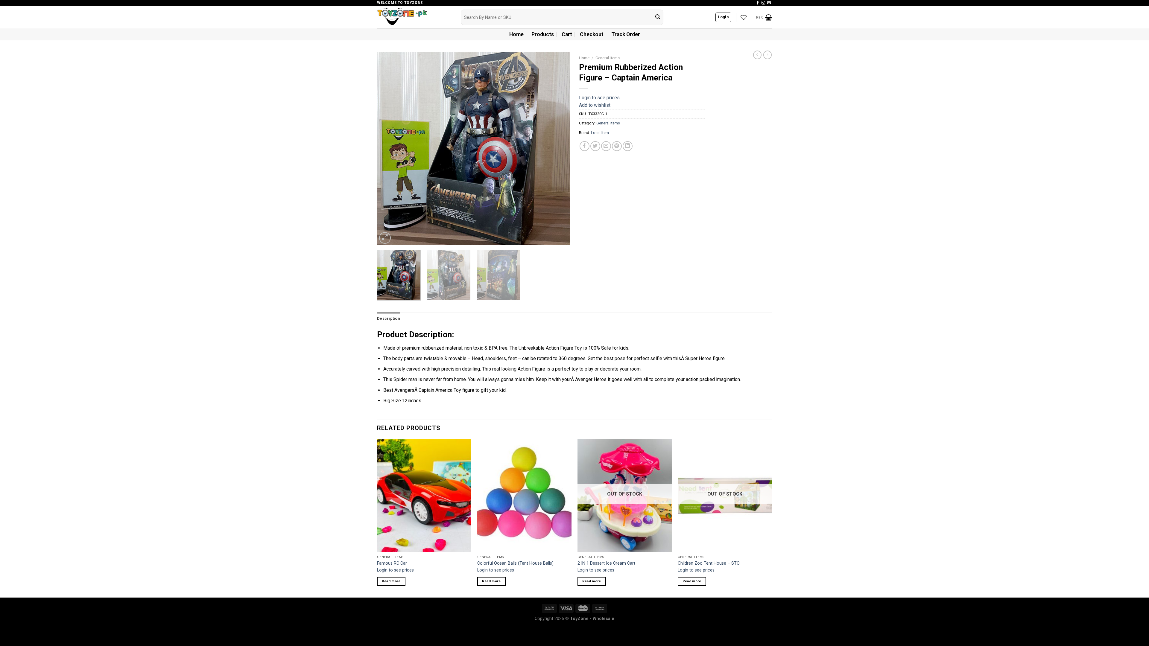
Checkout (592, 34)
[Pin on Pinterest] (617, 146)
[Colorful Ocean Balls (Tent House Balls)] (524, 495)
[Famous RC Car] (424, 495)
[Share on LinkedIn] (628, 146)
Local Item (600, 132)
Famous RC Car (392, 563)
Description (388, 318)
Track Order (625, 34)
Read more (391, 581)
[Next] (558, 148)
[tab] (388, 318)
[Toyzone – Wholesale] (414, 17)
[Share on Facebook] (584, 146)
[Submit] (658, 17)
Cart (567, 34)
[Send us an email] (769, 3)
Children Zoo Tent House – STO (709, 563)
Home (516, 34)
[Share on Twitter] (595, 146)
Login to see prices (599, 97)
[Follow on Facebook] (757, 3)
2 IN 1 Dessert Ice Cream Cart (606, 563)
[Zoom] (385, 238)
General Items (607, 57)
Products (542, 34)
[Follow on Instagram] (763, 3)
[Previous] (388, 148)
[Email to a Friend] (606, 146)
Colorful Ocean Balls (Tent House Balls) (515, 563)
